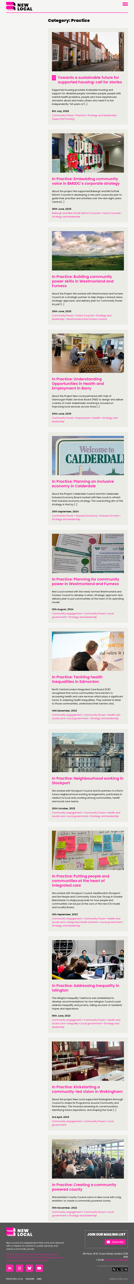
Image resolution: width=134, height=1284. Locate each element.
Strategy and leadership (102, 115)
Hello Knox (123, 1279)
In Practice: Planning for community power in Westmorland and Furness (85, 581)
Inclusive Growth (109, 515)
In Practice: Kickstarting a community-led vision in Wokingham (87, 1089)
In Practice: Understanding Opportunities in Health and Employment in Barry (78, 384)
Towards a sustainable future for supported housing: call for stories (90, 80)
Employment (83, 418)
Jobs (39, 1279)
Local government (77, 718)
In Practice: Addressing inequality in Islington (85, 988)
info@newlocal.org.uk (116, 1259)
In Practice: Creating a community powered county (84, 1187)
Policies (30, 1279)
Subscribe (118, 1242)
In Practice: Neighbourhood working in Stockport (88, 781)
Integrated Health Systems (82, 922)
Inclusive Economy (86, 515)
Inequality (72, 1023)
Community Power (63, 115)
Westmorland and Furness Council (86, 319)
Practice (80, 115)
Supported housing (63, 118)
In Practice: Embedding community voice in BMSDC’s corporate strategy (86, 181)
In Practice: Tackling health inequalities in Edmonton (77, 679)
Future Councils (111, 213)
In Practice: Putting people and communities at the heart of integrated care (80, 881)
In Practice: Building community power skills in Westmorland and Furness (83, 281)
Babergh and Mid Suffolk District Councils (76, 213)
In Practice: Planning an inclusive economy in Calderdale (83, 484)
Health (96, 418)
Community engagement (67, 613)
